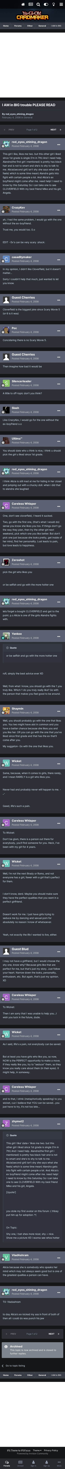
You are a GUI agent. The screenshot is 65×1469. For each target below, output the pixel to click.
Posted (25, 146)
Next (53, 129)
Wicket (16, 761)
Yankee (17, 633)
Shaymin (17, 708)
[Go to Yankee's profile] (6, 635)
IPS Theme (12, 1450)
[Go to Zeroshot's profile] (6, 562)
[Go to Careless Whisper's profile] (6, 505)
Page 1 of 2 (32, 129)
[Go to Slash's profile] (6, 410)
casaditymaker (22, 257)
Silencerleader (22, 381)
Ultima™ (17, 438)
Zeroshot (18, 560)
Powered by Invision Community (32, 1453)
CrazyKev (18, 207)
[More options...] (58, 145)
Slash (15, 408)
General (28, 117)
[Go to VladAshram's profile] (6, 1257)
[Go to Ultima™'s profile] (6, 440)
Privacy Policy (51, 1450)
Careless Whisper (24, 503)
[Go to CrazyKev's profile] (6, 209)
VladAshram (20, 1255)
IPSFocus (25, 1450)
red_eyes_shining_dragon (20, 114)
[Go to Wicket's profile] (6, 763)
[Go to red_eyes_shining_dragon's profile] (6, 144)
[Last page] (60, 129)
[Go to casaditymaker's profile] (6, 259)
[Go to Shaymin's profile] (6, 710)
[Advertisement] (32, 65)
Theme (36, 1450)
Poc (14, 328)
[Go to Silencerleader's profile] (6, 383)
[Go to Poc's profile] (6, 330)
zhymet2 (18, 1121)
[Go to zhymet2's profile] (6, 1123)
